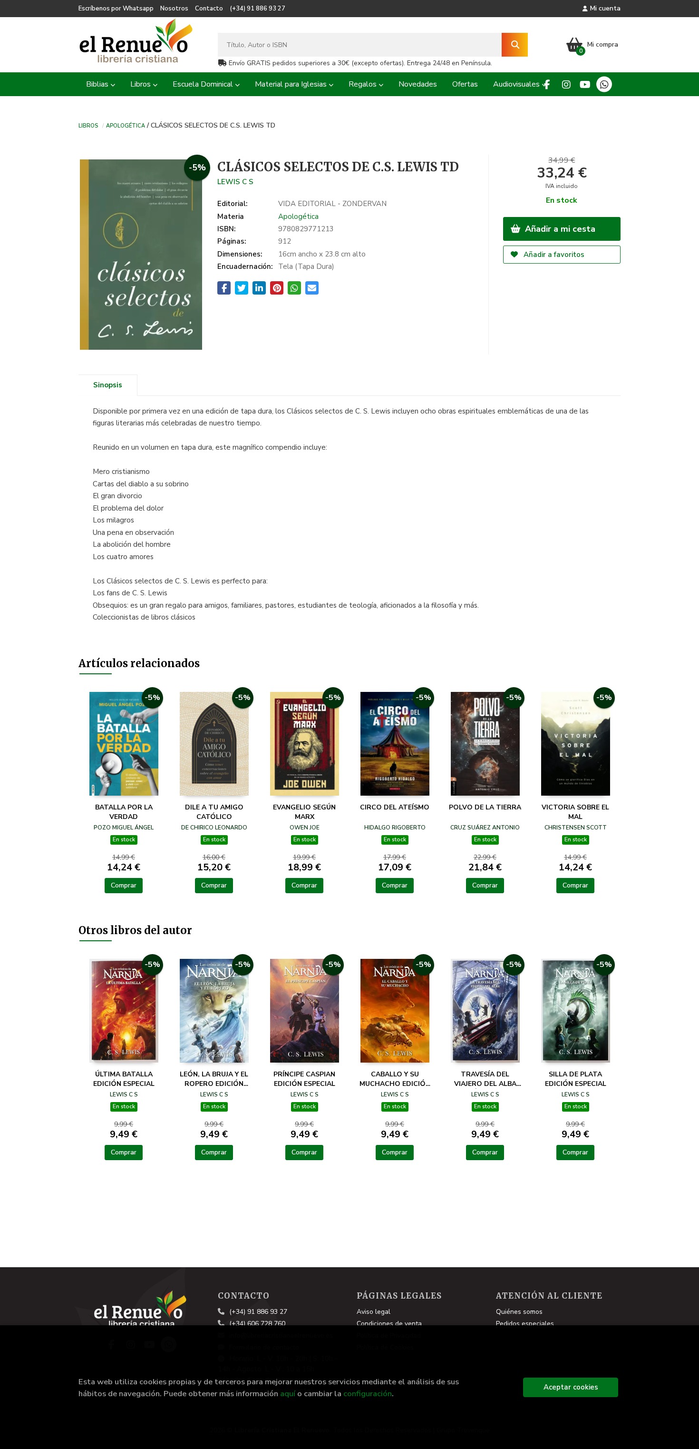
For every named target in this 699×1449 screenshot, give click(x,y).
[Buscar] (515, 45)
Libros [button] (141, 84)
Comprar (123, 885)
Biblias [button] (98, 84)
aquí (287, 1393)
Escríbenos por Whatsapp (116, 8)
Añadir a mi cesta (559, 229)
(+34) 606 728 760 (257, 1323)
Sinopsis (107, 385)
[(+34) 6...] (604, 84)
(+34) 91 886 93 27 (257, 8)
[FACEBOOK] (547, 84)
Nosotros (174, 8)
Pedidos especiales (525, 1323)
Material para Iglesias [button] (292, 84)
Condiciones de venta (389, 1323)
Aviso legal (373, 1311)
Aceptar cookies (571, 1387)
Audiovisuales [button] (517, 84)
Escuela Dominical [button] (204, 84)
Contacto (209, 8)
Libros (88, 125)
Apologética (125, 125)
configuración (367, 1393)
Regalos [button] (364, 84)
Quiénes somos (519, 1311)
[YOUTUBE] (585, 84)
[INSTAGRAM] (566, 84)
